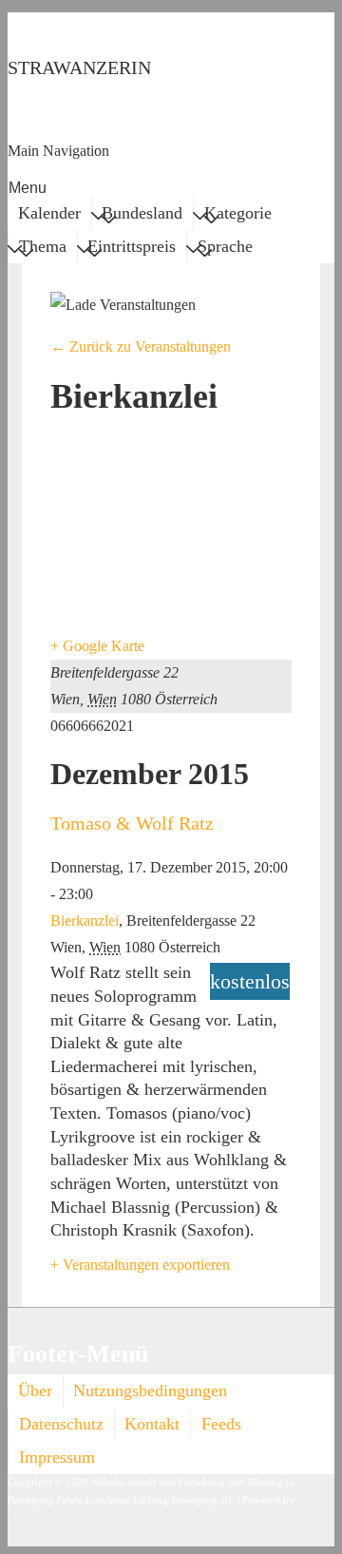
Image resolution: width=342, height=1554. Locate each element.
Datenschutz (61, 1423)
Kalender (49, 212)
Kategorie (238, 212)
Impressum (57, 1457)
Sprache (225, 246)
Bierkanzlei (84, 920)
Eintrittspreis (131, 246)
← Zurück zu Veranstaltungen (140, 346)
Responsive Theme (49, 1517)
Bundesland (142, 212)
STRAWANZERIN (79, 67)
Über (35, 1390)
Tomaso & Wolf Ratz (132, 823)
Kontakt (152, 1423)
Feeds (221, 1423)
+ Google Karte (97, 646)
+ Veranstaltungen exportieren (140, 1265)
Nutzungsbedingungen (150, 1390)
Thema (42, 246)
